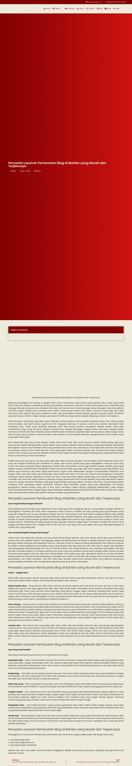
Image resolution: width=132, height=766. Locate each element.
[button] (58, 8)
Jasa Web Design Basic (20, 740)
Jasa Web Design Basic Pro (22, 742)
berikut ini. (64, 599)
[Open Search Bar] (123, 8)
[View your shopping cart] (126, 8)
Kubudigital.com (25, 403)
